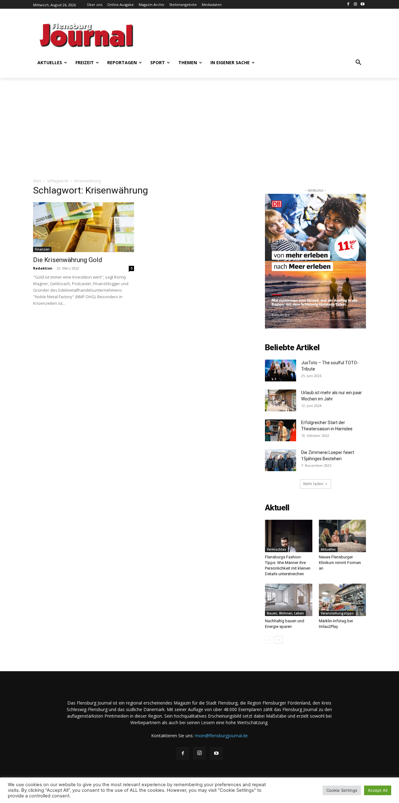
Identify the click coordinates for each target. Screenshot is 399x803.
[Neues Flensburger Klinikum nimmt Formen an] (342, 536)
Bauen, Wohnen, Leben (285, 613)
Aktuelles (328, 549)
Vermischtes (276, 549)
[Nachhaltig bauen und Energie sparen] (288, 600)
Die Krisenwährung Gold (67, 260)
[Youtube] (362, 4)
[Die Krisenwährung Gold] (83, 227)
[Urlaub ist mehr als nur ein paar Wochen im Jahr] (280, 400)
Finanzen (42, 249)
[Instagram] (355, 4)
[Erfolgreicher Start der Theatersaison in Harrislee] (280, 430)
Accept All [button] (377, 790)
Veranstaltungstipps (337, 613)
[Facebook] (348, 4)
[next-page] (279, 640)
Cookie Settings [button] (341, 790)
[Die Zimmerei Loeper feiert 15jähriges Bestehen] (280, 460)
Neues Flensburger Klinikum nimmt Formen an (340, 563)
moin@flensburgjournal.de (221, 735)
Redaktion (42, 268)
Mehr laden (313, 483)
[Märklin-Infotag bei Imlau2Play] (342, 600)
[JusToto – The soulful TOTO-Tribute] (280, 370)
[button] (358, 62)
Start (37, 181)
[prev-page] (269, 640)
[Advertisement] (260, 34)
